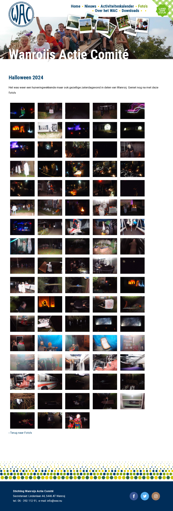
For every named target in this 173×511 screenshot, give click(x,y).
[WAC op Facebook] (134, 496)
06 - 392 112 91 (27, 500)
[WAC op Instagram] (156, 496)
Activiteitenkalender (117, 6)
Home (75, 6)
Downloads (130, 10)
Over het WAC (106, 10)
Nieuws (90, 6)
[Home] (21, 14)
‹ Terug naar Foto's (20, 432)
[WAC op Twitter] (145, 496)
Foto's (143, 6)
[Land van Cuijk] (162, 10)
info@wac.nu (54, 500)
